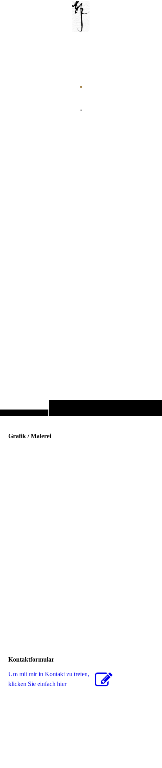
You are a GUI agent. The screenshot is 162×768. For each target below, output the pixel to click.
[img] (81, 223)
